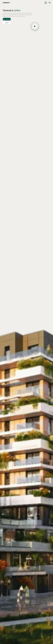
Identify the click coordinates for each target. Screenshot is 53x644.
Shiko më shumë (6, 19)
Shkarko (7, 22)
